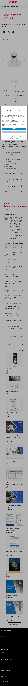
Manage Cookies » (14, 132)
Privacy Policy (9, 136)
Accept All (14, 128)
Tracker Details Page (17, 136)
